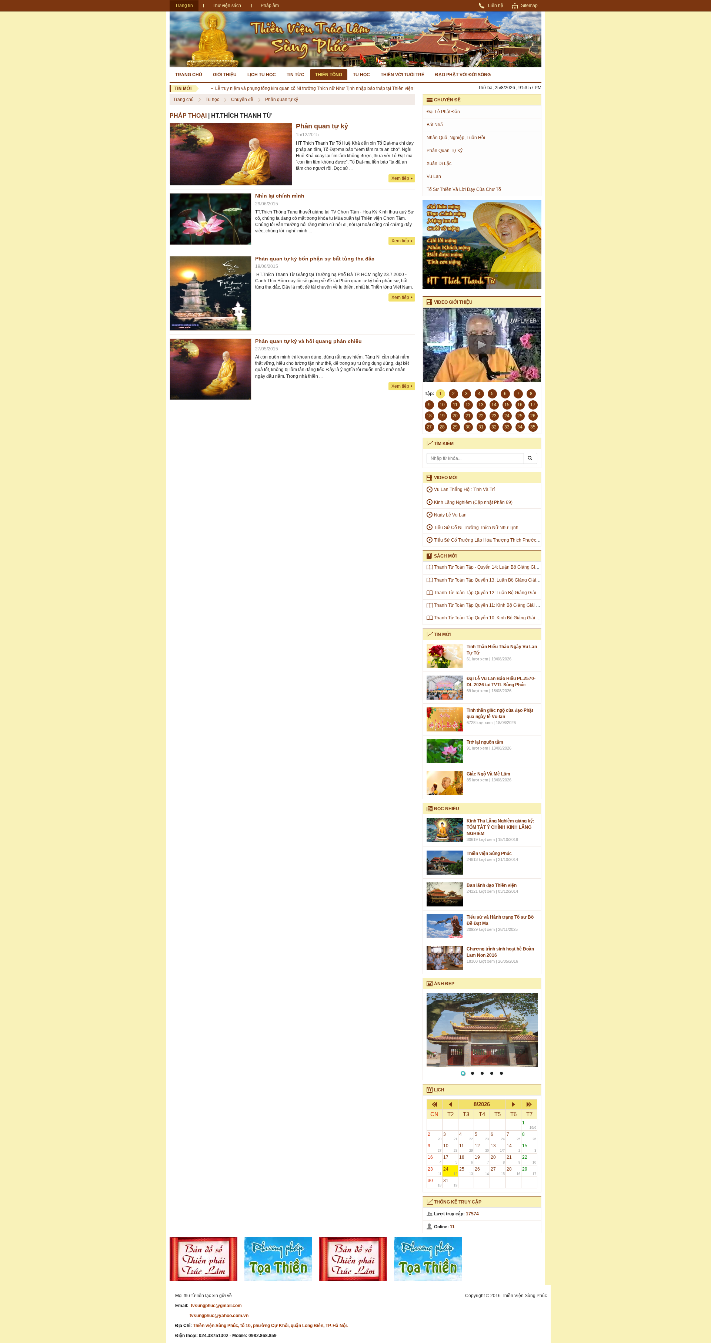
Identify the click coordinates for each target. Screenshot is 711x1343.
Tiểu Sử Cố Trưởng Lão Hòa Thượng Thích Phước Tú (488, 540)
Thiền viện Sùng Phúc (489, 853)
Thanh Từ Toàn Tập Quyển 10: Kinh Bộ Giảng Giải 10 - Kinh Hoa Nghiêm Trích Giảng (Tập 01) (529, 617)
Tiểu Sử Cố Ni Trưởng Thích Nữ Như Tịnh (476, 527)
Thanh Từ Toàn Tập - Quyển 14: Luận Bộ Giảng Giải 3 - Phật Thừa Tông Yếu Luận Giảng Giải (528, 567)
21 (514, 1159)
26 (482, 1171)
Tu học (361, 74)
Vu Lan (434, 176)
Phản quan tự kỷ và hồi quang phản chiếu (308, 341)
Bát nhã (435, 124)
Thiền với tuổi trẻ (402, 74)
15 (529, 1147)
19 (482, 1159)
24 (450, 1171)
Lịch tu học (261, 74)
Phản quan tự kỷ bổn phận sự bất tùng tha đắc (314, 259)
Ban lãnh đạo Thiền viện (492, 885)
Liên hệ (495, 5)
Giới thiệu (225, 74)
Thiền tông (328, 74)
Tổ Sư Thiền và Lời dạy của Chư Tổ (464, 189)
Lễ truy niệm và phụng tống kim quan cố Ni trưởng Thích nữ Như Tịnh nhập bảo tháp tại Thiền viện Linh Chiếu (304, 88)
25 (466, 1171)
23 (435, 1171)
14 (514, 1147)
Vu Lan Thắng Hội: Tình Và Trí (464, 489)
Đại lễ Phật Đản (443, 111)
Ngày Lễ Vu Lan (450, 515)
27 (498, 1171)
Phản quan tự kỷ (281, 99)
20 (498, 1159)
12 (482, 1147)
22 (529, 1159)
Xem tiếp (400, 178)
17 (450, 1159)
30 (435, 1182)
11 (466, 1147)
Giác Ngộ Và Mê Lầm (488, 774)
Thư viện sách (227, 5)
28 (514, 1171)
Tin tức (295, 74)
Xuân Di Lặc (439, 163)
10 (450, 1147)
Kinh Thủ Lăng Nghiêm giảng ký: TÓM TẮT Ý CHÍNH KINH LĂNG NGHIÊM (500, 827)
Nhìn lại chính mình (279, 196)
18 (466, 1159)
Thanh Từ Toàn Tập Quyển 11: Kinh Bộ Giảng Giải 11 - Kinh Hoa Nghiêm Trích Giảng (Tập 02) (528, 605)
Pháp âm (270, 5)
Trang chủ (188, 74)
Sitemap (529, 5)
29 (529, 1171)
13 (498, 1147)
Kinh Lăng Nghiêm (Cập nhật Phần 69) (473, 502)
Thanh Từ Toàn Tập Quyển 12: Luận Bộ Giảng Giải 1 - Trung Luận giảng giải (511, 592)
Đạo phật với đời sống (463, 74)
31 (450, 1182)
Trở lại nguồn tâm (485, 742)
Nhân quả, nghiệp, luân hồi (456, 137)
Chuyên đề (242, 99)
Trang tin (184, 5)
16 (435, 1159)
